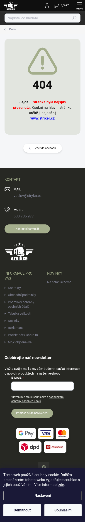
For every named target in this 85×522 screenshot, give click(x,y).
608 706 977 (24, 216)
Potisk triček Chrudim (23, 335)
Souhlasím (63, 510)
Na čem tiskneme (59, 282)
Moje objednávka (20, 342)
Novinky (13, 321)
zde (61, 485)
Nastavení (42, 495)
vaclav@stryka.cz (27, 196)
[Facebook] (43, 467)
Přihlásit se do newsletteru (32, 413)
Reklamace (15, 328)
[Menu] (79, 5)
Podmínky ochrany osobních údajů (21, 304)
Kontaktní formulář (27, 228)
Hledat (74, 18)
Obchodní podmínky (22, 295)
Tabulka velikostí (19, 313)
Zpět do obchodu (45, 148)
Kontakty (14, 288)
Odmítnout (22, 510)
